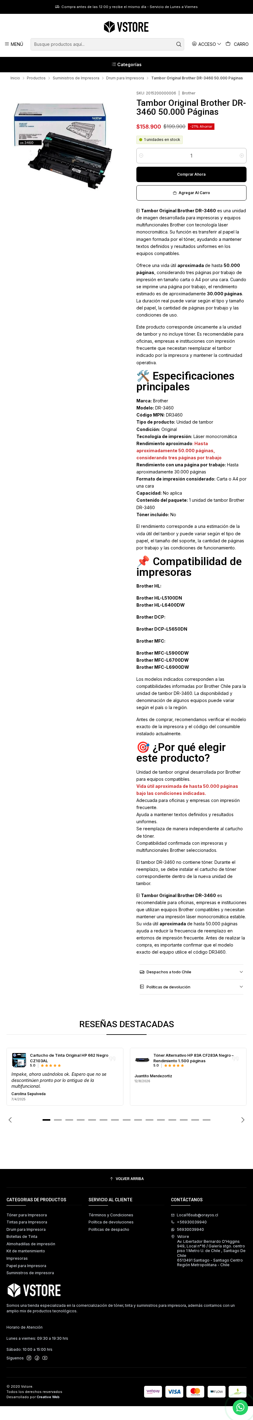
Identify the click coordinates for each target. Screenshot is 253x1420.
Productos (36, 78)
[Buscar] (179, 44)
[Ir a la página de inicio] (126, 26)
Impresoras (17, 1258)
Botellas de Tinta (21, 1236)
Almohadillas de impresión (30, 1244)
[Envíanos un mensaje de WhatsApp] (240, 1407)
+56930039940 (192, 1222)
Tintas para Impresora (26, 1222)
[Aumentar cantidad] (241, 155)
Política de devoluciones (111, 1222)
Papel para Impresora (26, 1265)
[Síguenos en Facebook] (37, 1358)
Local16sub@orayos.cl (197, 1215)
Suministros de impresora (30, 1272)
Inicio (15, 78)
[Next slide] (242, 1120)
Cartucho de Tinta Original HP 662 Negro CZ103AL (69, 1058)
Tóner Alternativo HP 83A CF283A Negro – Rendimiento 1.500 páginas (193, 1058)
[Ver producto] (19, 1060)
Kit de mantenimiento (25, 1251)
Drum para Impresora (125, 78)
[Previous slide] (11, 1120)
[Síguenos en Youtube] (45, 1358)
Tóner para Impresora (26, 1215)
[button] (46, 1120)
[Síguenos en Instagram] (29, 1358)
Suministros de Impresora (76, 78)
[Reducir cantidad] (141, 155)
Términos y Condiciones (111, 1215)
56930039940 (190, 1229)
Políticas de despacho (109, 1229)
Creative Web (48, 1397)
